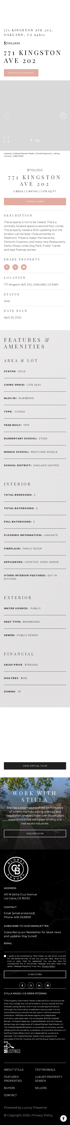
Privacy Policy (48, 966)
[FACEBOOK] (22, 985)
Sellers (41, 1088)
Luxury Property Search (48, 1078)
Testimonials (45, 1069)
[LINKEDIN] (39, 985)
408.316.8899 (22, 917)
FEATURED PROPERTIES (13, 1078)
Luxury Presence (34, 1107)
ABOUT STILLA (13, 1069)
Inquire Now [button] (35, 833)
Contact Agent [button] (35, 201)
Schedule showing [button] (21, 72)
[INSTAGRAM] (31, 985)
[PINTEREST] (48, 985)
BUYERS (9, 1088)
